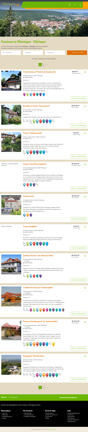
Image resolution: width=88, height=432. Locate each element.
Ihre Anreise (49, 416)
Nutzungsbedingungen (74, 413)
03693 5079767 (29, 232)
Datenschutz (71, 416)
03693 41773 (28, 138)
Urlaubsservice (50, 413)
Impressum (71, 414)
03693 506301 (28, 262)
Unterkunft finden (78, 53)
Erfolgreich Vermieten (29, 416)
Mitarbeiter (5, 414)
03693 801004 (28, 294)
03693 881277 (28, 328)
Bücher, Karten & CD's (51, 414)
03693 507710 (28, 361)
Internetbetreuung (7, 416)
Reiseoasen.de (72, 421)
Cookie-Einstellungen (52, 429)
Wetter (47, 418)
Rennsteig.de (71, 418)
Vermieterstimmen (29, 414)
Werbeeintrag (27, 413)
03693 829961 (28, 111)
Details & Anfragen (78, 98)
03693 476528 (29, 169)
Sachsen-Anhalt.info (73, 419)
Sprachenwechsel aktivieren (68, 397)
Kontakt (4, 418)
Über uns (4, 413)
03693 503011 (28, 201)
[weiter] (47, 64)
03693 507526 (29, 77)
